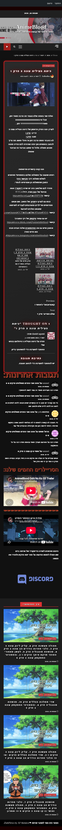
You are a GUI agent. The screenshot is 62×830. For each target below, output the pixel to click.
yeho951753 (43, 412)
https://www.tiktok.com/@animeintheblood (27, 222)
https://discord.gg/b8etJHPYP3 (28, 196)
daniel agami (38, 334)
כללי (41, 639)
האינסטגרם (30, 228)
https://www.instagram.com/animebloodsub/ (27, 235)
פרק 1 (28, 133)
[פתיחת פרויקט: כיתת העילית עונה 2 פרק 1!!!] (45, 253)
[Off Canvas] (56, 46)
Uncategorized (48, 66)
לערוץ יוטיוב (7, 46)
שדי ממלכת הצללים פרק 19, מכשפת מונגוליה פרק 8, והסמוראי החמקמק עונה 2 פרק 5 (31, 681)
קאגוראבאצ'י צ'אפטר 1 (45, 303)
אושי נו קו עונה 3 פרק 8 (28, 451)
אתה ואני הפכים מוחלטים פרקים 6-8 (22, 383)
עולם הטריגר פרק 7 (46, 312)
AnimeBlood (31, 27)
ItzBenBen (46, 76)
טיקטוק (33, 218)
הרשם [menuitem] (49, 3)
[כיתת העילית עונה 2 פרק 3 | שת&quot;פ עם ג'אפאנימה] (21, 259)
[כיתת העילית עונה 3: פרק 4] (45, 279)
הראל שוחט (43, 431)
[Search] (14, 47)
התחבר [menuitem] (58, 3)
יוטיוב (33, 201)
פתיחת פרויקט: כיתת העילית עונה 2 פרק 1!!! (45, 263)
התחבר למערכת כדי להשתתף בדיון (28, 349)
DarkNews (9, 823)
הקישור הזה (22, 179)
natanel (46, 383)
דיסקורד (19, 188)
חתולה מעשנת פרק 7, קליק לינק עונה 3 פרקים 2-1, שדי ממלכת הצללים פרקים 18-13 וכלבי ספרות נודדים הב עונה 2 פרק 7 (31, 731)
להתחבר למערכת (43, 363)
